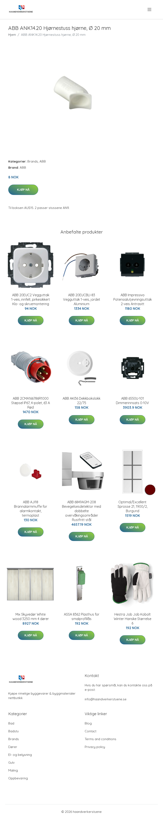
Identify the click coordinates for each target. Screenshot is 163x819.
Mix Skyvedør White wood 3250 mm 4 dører (31, 616)
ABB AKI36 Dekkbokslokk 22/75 (81, 400)
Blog (88, 723)
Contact (90, 731)
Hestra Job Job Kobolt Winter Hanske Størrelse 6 (132, 618)
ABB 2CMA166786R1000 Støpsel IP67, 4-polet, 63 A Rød (30, 402)
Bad (11, 723)
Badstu (13, 731)
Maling (13, 770)
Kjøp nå (23, 190)
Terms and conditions (100, 739)
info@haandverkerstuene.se (105, 699)
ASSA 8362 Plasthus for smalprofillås (81, 616)
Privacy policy (95, 747)
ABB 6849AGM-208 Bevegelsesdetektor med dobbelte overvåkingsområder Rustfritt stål (81, 511)
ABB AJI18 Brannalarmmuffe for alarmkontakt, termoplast (30, 508)
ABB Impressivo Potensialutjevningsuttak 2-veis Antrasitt (132, 299)
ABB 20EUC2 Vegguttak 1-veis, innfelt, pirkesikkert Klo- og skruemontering (30, 299)
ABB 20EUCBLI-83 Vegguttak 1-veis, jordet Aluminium (81, 299)
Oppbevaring (18, 778)
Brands (32, 161)
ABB (42, 161)
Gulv (11, 763)
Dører (12, 747)
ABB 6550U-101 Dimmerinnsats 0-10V (132, 400)
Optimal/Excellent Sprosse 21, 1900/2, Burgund (133, 506)
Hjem (12, 35)
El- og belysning (20, 755)
